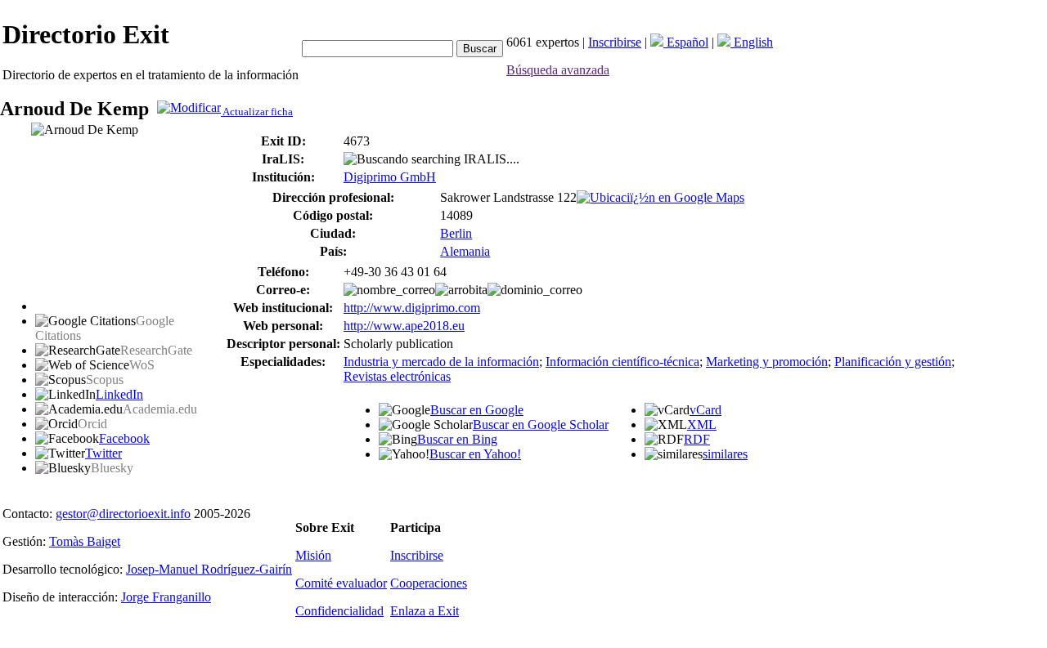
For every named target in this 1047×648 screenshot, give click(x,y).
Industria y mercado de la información (441, 362)
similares (725, 454)
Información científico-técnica (622, 362)
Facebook (124, 438)
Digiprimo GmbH (390, 177)
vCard (705, 410)
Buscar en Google (477, 410)
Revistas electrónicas (397, 376)
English (751, 42)
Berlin (456, 233)
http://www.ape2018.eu (404, 326)
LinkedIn (119, 394)
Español (685, 42)
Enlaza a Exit (424, 611)
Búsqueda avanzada (557, 70)
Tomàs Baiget (84, 541)
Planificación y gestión (892, 362)
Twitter (103, 453)
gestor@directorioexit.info (123, 514)
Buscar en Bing (457, 439)
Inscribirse (614, 42)
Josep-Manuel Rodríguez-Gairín (209, 569)
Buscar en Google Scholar (541, 424)
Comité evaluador (341, 583)
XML (702, 424)
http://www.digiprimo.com (412, 308)
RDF (697, 439)
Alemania (465, 251)
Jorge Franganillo (166, 597)
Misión (313, 555)
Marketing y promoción (767, 362)
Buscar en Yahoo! (475, 454)
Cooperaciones (428, 583)
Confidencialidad (339, 611)
